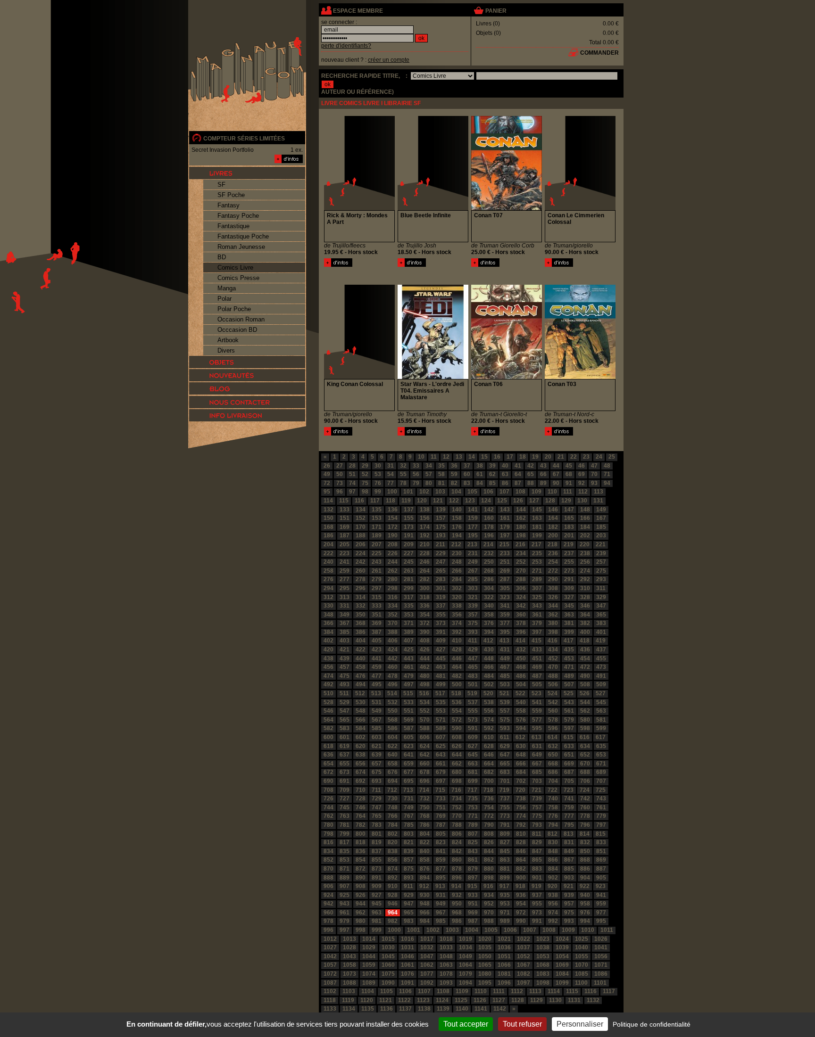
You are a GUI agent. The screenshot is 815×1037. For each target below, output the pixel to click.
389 (409, 632)
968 (457, 912)
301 (441, 588)
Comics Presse (238, 277)
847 (537, 851)
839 (409, 851)
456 (328, 667)
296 (361, 588)
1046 (407, 956)
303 (473, 588)
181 (537, 527)
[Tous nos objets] (247, 362)
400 (585, 632)
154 (393, 518)
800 (361, 834)
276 (328, 579)
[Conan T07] (485, 265)
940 (585, 895)
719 (504, 790)
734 (457, 798)
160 (489, 518)
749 (409, 807)
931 (441, 895)
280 (393, 579)
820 (393, 842)
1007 (529, 930)
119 (406, 500)
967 (441, 912)
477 (377, 676)
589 (441, 728)
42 (530, 465)
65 (530, 474)
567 (377, 719)
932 (457, 895)
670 (585, 763)
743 (601, 798)
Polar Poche (234, 309)
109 (536, 491)
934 (489, 895)
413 (504, 640)
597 (569, 728)
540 (521, 702)
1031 (407, 947)
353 (409, 614)
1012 (330, 939)
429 (473, 649)
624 (425, 746)
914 (456, 886)
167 (601, 518)
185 (601, 527)
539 (505, 702)
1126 (480, 1000)
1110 (480, 991)
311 (601, 588)
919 (536, 886)
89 (543, 483)
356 (457, 614)
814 (585, 834)
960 (328, 912)
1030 (388, 947)
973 (537, 912)
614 (552, 737)
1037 (523, 947)
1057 (330, 965)
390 (425, 632)
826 (489, 842)
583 (344, 728)
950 (457, 903)
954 (521, 903)
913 (440, 886)
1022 (523, 939)
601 (344, 737)
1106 (405, 991)
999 (377, 930)
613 (536, 737)
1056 (600, 956)
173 (409, 527)
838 (393, 851)
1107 (424, 991)
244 (393, 562)
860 (457, 859)
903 (569, 877)
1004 (471, 930)
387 (377, 632)
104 (456, 491)
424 (393, 649)
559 (537, 711)
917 (504, 886)
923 (601, 886)
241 (344, 562)
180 (521, 527)
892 (393, 877)
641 (409, 754)
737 (505, 798)
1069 (562, 965)
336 (425, 605)
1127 (498, 1000)
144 (521, 509)
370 (393, 623)
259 (344, 571)
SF (221, 184)
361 (537, 614)
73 (339, 483)
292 (585, 579)
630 (521, 746)
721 (536, 790)
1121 (385, 1000)
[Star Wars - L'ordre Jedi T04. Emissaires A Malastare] (412, 433)
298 (393, 588)
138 (425, 509)
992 (553, 921)
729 (377, 798)
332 (361, 605)
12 (446, 456)
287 (505, 579)
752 (457, 807)
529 (344, 702)
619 (344, 746)
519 (472, 693)
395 (505, 632)
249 (473, 562)
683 (505, 772)
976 (585, 912)
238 (585, 553)
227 (409, 553)
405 (377, 640)
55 (403, 474)
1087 (330, 982)
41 (518, 465)
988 (489, 921)
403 (344, 640)
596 (553, 728)
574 (489, 719)
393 (473, 632)
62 (492, 474)
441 (377, 658)
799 (344, 834)
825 (473, 842)
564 (328, 719)
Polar (224, 298)
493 (344, 684)
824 (457, 842)
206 (361, 544)
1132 (593, 1000)
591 (473, 728)
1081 (504, 974)
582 (328, 728)
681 (473, 772)
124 (486, 500)
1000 (394, 930)
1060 (388, 965)
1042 (330, 956)
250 (489, 562)
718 (488, 790)
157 (441, 518)
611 (504, 737)
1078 (446, 974)
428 (457, 649)
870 (328, 868)
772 (489, 816)
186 (328, 535)
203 (601, 535)
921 (569, 886)
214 (488, 544)
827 (505, 842)
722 (552, 790)
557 (505, 711)
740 (553, 798)
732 (425, 798)
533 (409, 702)
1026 (600, 939)
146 (553, 509)
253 (537, 562)
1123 (423, 1000)
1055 (581, 956)
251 (505, 562)
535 (441, 702)
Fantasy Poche (238, 215)
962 (361, 912)
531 (377, 702)
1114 (554, 991)
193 (441, 535)
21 (560, 456)
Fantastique (233, 226)
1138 (424, 1008)
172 (393, 527)
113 (598, 491)
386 (361, 632)
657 (377, 763)
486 (521, 676)
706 (585, 781)
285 (473, 579)
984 (425, 921)
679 (441, 772)
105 (472, 491)
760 (585, 807)
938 (553, 895)
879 (473, 868)
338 (457, 605)
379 (537, 623)
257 (601, 562)
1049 (465, 956)
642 (425, 754)
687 (569, 772)
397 (537, 632)
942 (328, 903)
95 (327, 491)
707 (601, 781)
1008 (549, 930)
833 (601, 842)
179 (505, 527)
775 (537, 816)
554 (457, 711)
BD (221, 257)
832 (585, 842)
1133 (330, 1008)
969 (473, 912)
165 (569, 518)
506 (553, 684)
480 (425, 676)
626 (457, 746)
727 (344, 798)
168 (328, 527)
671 (601, 763)
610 (489, 737)
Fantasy (228, 205)
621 (377, 746)
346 (585, 605)
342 (521, 605)
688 (585, 772)
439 (344, 658)
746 (361, 807)
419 (601, 640)
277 (344, 579)
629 (505, 746)
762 (328, 816)
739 (537, 798)
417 (569, 640)
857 (409, 859)
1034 (465, 947)
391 (441, 632)
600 (328, 737)
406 (393, 640)
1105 (386, 991)
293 (601, 579)
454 (585, 658)
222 (328, 553)
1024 (562, 939)
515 (408, 693)
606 (425, 737)
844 (489, 851)
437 (601, 649)
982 (393, 921)
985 (441, 921)
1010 (587, 930)
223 (344, 553)
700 (489, 781)
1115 (572, 991)
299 (409, 588)
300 (425, 588)
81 (441, 483)
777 (569, 816)
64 (518, 474)
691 (344, 781)
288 (521, 579)
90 (556, 483)
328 (585, 597)
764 (361, 816)
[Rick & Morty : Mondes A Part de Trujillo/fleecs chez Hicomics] (359, 208)
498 (425, 684)
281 (409, 579)
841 (441, 851)
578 (553, 719)
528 (328, 702)
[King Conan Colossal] (338, 433)
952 (489, 903)
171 (377, 527)
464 (457, 667)
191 (409, 535)
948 (425, 903)
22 (573, 456)
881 (505, 868)
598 (585, 728)
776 (553, 816)
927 (377, 895)
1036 (504, 947)
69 (581, 474)
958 (585, 903)
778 (585, 816)
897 (473, 877)
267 (473, 571)
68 (569, 474)
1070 (581, 965)
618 (328, 746)
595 (537, 728)
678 (425, 772)
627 (473, 746)
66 (543, 474)
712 (392, 790)
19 (535, 456)
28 (352, 465)
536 (457, 702)
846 (521, 851)
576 (521, 719)
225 (377, 553)
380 (553, 623)
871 (344, 868)
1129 (536, 1000)
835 (344, 851)
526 (585, 693)
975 (569, 912)
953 (505, 903)
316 (393, 597)
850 (585, 851)
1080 (484, 974)
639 (377, 754)
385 (344, 632)
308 (553, 588)
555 (473, 711)
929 (409, 895)
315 (377, 597)
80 (428, 483)
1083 (542, 974)
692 (361, 781)
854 (361, 859)
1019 (465, 939)
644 (457, 754)
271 (537, 571)
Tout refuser (522, 1024)
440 (361, 658)
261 (377, 571)
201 (569, 535)
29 (365, 465)
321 (473, 597)
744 (328, 807)
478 (393, 676)
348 (328, 614)
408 (425, 640)
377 (505, 623)
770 (457, 816)
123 (470, 500)
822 (425, 842)
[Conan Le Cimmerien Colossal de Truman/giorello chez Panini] (580, 208)
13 (459, 456)
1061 (407, 965)
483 (473, 676)
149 (601, 509)
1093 (446, 982)
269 (505, 571)
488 (553, 676)
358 (489, 614)
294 (328, 588)
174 (425, 527)
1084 (562, 974)
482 (457, 676)
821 (409, 842)
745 (344, 807)
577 (537, 719)
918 (520, 886)
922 (585, 886)
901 (537, 877)
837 (377, 851)
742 (585, 798)
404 (361, 640)
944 (361, 903)
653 (601, 754)
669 (569, 763)
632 (553, 746)
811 (536, 834)
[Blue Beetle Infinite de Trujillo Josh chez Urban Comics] (433, 208)
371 (409, 623)
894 (425, 877)
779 (601, 816)
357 (473, 614)
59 (454, 474)
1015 (388, 939)
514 (392, 693)
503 (505, 684)
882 (521, 868)
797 (601, 825)
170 (361, 527)
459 (377, 667)
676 (393, 772)
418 (585, 640)
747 (377, 807)
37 (467, 465)
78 (403, 483)
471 (569, 667)
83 (467, 483)
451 (537, 658)
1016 (407, 939)
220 (585, 544)
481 (441, 676)
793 (537, 825)
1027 (330, 947)
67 (556, 474)
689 (601, 772)
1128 (517, 1000)
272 (553, 571)
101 (408, 491)
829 (537, 842)
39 (492, 465)
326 (553, 597)
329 (601, 597)
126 (518, 500)
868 (585, 859)
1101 (600, 982)
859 (441, 859)
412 (488, 640)
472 (585, 667)
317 (409, 597)
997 (344, 930)
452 (553, 658)
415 (536, 640)
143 (505, 509)
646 (489, 754)
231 (473, 553)
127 (534, 500)
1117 (609, 991)
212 (456, 544)
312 (328, 597)
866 (553, 859)
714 (424, 790)
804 (425, 834)
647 (505, 754)
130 (582, 500)
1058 (349, 965)
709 (344, 790)
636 (328, 754)
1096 (504, 982)
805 (441, 834)
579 (569, 719)
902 (553, 877)
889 (344, 877)
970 (489, 912)
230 (457, 553)
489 (569, 676)
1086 (600, 974)
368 (361, 623)
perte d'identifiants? (346, 45)
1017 (426, 939)
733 (441, 798)
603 (377, 737)
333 (377, 605)
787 (441, 825)
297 (377, 588)
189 (377, 535)
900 (521, 877)
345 (569, 605)
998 (361, 930)
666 (521, 763)
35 (441, 465)
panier (496, 11)
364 (585, 614)
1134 (348, 1008)
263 (409, 571)
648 (521, 754)
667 (537, 763)
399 (569, 632)
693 (377, 781)
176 (457, 527)
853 (344, 859)
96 (339, 491)
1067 (523, 965)
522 (520, 693)
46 (581, 465)
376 (489, 623)
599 (601, 728)
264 (425, 571)
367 (344, 623)
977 (601, 912)
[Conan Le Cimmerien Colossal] (559, 265)
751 (441, 807)
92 (581, 483)
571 (441, 719)
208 (393, 544)
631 (537, 746)
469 (537, 667)
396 (521, 632)
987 (473, 921)
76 (377, 483)
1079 (465, 974)
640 (393, 754)
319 (441, 597)
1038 (542, 947)
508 (585, 684)
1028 (349, 947)
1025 (581, 939)
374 (457, 623)
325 (537, 597)
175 (441, 527)
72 (327, 483)
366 (328, 623)
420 (328, 649)
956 (553, 903)
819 (377, 842)
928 (393, 895)
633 (569, 746)
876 (425, 868)
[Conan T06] (485, 433)
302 (457, 588)
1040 (581, 947)
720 (520, 790)
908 (361, 886)
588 (425, 728)
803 (409, 834)
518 (456, 693)
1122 (404, 1000)
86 (505, 483)
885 (569, 868)
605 (409, 737)
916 (488, 886)
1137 (405, 1008)
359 (505, 614)
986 (457, 921)
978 (328, 921)
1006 (510, 930)
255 (569, 562)
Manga (226, 288)
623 (409, 746)
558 (521, 711)
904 (585, 877)
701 (505, 781)
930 (425, 895)
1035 (484, 947)
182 (553, 527)
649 (537, 754)
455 (601, 658)
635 (601, 746)
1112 (517, 991)
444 (425, 658)
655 (344, 763)
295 (344, 588)
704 (553, 781)
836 (361, 851)
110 (552, 491)
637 (344, 754)
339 (473, 605)
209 (409, 544)
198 (521, 535)
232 (489, 553)
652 (585, 754)
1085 (581, 974)
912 (424, 886)
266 (457, 571)
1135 (367, 1008)
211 (440, 544)
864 (521, 859)
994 (585, 921)
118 (390, 500)
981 (377, 921)
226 (393, 553)
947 (409, 903)
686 (553, 772)
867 (569, 859)
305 (505, 588)
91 (569, 483)
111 (567, 491)
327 (569, 597)
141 (473, 509)
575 (505, 719)
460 (393, 667)
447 (473, 658)
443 (409, 658)
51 (352, 474)
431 (505, 649)
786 (425, 825)
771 (473, 816)
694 (393, 781)
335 (409, 605)
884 (553, 868)
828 (521, 842)
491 (601, 676)
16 (497, 456)
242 (361, 562)
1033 (446, 947)
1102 (330, 991)
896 (457, 877)
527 (601, 693)
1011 (606, 930)
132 (328, 509)
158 (457, 518)
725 (601, 790)
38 (479, 465)
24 (599, 456)
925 (344, 895)
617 (601, 737)
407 (409, 640)
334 (393, 605)
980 (361, 921)
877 (441, 868)
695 (409, 781)
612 (520, 737)
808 (489, 834)
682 (489, 772)
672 (328, 772)
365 (601, 614)
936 (521, 895)
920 (552, 886)
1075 (388, 974)
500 (457, 684)
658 (393, 763)
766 (393, 816)
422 (361, 649)
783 (377, 825)
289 (537, 579)
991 (537, 921)
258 (328, 571)
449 (505, 658)
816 (328, 842)
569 (409, 719)
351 (377, 614)
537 (473, 702)
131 (598, 500)
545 (601, 702)
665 (505, 763)
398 (553, 632)
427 (441, 649)
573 (473, 719)
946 (393, 903)
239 (601, 553)
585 (377, 728)
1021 (504, 939)
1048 (446, 956)
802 (393, 834)
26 (327, 465)
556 (489, 711)
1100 (581, 982)
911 (408, 886)
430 (489, 649)
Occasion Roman (241, 319)
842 (457, 851)
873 (377, 868)
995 (601, 921)
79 (416, 483)
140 (457, 509)
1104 (367, 991)
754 (489, 807)
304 (489, 588)
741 (569, 798)
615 (569, 737)
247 (441, 562)
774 (521, 816)
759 (569, 807)
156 (425, 518)
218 (552, 544)
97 (352, 491)
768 (425, 816)
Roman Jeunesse (241, 246)
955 (537, 903)
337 (441, 605)
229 (441, 553)
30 (377, 465)
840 (425, 851)
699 (473, 781)
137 (409, 509)
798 (328, 834)
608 (457, 737)
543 (569, 702)
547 (344, 711)
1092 (426, 982)
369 (377, 623)
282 (425, 579)
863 (505, 859)
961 (344, 912)
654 (328, 763)
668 (553, 763)
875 (409, 868)
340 (489, 605)
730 (393, 798)
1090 (388, 982)
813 (569, 834)
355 (441, 614)
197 (505, 535)
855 (377, 859)
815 (601, 834)
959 (601, 903)
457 (344, 667)
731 (409, 798)
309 (569, 588)
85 (492, 483)
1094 (465, 982)
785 (409, 825)
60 (467, 474)
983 (409, 921)
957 (569, 903)
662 (457, 763)
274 (585, 571)
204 (328, 544)
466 (489, 667)
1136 (386, 1008)
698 (457, 781)
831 (569, 842)
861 (473, 859)
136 (393, 509)
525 (569, 693)
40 (505, 465)
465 (473, 667)
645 (473, 754)
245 (409, 562)
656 (361, 763)
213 (472, 544)
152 (361, 518)
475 (344, 676)
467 (505, 667)
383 (601, 623)
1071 (600, 965)
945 (377, 903)
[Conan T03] (559, 433)
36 (454, 465)
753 (473, 807)
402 (328, 640)
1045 (388, 956)
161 (505, 518)
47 (594, 465)
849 (569, 851)
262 (393, 571)
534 (425, 702)
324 (521, 597)
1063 (446, 965)
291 (569, 579)
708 (328, 790)
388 (393, 632)
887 (601, 868)
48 (607, 465)
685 (537, 772)
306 (521, 588)
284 (457, 579)
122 (454, 500)
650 (553, 754)
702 (521, 781)
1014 (368, 939)
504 (521, 684)
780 (328, 825)
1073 (349, 974)
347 (601, 605)
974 (553, 912)
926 (361, 895)
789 (473, 825)
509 (601, 684)
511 (344, 693)
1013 (349, 939)
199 (537, 535)
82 (454, 483)
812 (552, 834)
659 (409, 763)
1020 (484, 939)
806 (457, 834)
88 (530, 483)
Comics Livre (235, 267)
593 (505, 728)
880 (489, 868)
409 (441, 640)
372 (425, 623)
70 (594, 474)
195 (473, 535)
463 (441, 667)
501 (473, 684)
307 (537, 588)
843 (473, 851)
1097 (523, 982)
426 (425, 649)
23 (586, 456)
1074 (368, 974)
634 (585, 746)
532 (393, 702)
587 (409, 728)
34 (428, 465)
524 (552, 693)
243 (377, 562)
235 (537, 553)
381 (569, 623)
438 (328, 658)
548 (361, 711)
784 (393, 825)
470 (553, 667)
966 (425, 912)
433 (537, 649)
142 (489, 509)
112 (583, 491)
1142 (499, 1008)
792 (521, 825)
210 (425, 544)
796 (585, 825)
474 (328, 676)
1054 (562, 956)
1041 (600, 947)
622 (393, 746)
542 (553, 702)
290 (553, 579)
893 (409, 877)
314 (361, 597)
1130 (555, 1000)
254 (553, 562)
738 (521, 798)
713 (408, 790)
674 (361, 772)
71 (607, 474)
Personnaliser (580, 1024)
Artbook (228, 340)
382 (585, 623)
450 (521, 658)
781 (344, 825)
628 (489, 746)
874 (393, 868)
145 (537, 509)
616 (585, 737)
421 (344, 649)
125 (502, 500)
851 (601, 851)
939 (569, 895)
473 (601, 667)
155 (409, 518)
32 (403, 465)
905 (601, 877)
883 (537, 868)
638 (361, 754)
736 (489, 798)
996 (328, 930)
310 (585, 588)
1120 (366, 1000)
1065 (484, 965)
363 (569, 614)
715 (440, 790)
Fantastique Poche (243, 236)
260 (361, 571)
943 (344, 903)
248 (457, 562)
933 (473, 895)
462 (425, 667)
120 (422, 500)
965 (409, 912)
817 (344, 842)
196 (489, 535)
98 (365, 491)
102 (424, 491)
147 (569, 509)
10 (421, 456)
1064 (465, 965)
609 (473, 737)
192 (425, 535)
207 (377, 544)
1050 (484, 956)
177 (473, 527)
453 (569, 658)
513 (376, 693)
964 (393, 912)
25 (611, 456)
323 (505, 597)
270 (521, 571)
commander (599, 52)
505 (537, 684)
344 (553, 605)
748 (393, 807)
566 (361, 719)
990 (521, 921)
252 (521, 562)
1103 (348, 991)
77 (390, 483)
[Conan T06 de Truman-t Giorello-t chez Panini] (506, 377)
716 (456, 790)
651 (569, 754)
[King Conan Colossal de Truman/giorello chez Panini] (359, 377)
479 (409, 676)
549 (377, 711)
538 (489, 702)
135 (377, 509)
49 (327, 474)
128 (550, 500)
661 (441, 763)
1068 (542, 965)
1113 (535, 991)
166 (585, 518)
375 (473, 623)
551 (409, 711)
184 (585, 527)
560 (553, 711)
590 (457, 728)
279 (377, 579)
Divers (226, 350)
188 (361, 535)
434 (553, 649)
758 (553, 807)
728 (361, 798)
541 (537, 702)
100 (392, 491)
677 (409, 772)
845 (505, 851)
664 (489, 763)
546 (328, 711)
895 (441, 877)
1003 (452, 930)
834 (328, 851)
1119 (348, 1000)
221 (601, 544)
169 (344, 527)
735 (473, 798)
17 (510, 456)
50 (339, 474)
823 (441, 842)
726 (328, 798)
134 (361, 509)
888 (328, 877)
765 (377, 816)
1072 (330, 974)
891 (377, 877)
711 (376, 790)
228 (425, 553)
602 (361, 737)
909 (377, 886)
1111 (499, 991)
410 (457, 640)
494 (361, 684)
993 (569, 921)
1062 (426, 965)
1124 (442, 1000)
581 (601, 719)
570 (425, 719)
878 (457, 868)
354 (425, 614)
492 (328, 684)
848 (553, 851)
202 (585, 535)
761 (601, 807)
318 (425, 597)
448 (489, 658)
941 (601, 895)
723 (569, 790)
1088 (349, 982)
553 (441, 711)
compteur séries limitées (244, 138)
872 (361, 868)
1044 (368, 956)
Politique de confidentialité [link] (651, 1024)
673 (344, 772)
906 (328, 886)
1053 (542, 956)
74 (352, 483)
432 (521, 649)
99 (377, 491)
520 (488, 693)
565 (344, 719)
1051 (504, 956)
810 (521, 834)
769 (441, 816)
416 (552, 640)
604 (393, 737)
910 (393, 886)
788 (457, 825)
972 (521, 912)
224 (361, 553)
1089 (368, 982)
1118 (330, 1000)
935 (505, 895)
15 (484, 456)
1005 (491, 930)
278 (361, 579)
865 (537, 859)
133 (344, 509)
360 (521, 614)
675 (377, 772)
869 (601, 859)
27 (339, 465)
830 (553, 842)
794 (553, 825)
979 (344, 921)
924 (328, 895)
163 (537, 518)
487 (537, 676)
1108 (443, 991)
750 (425, 807)
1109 (462, 991)
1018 (446, 939)
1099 (562, 982)
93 (594, 483)
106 (488, 491)
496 (393, 684)
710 (361, 790)
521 (504, 693)
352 (393, 614)
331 (344, 605)
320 (457, 597)
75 (365, 483)
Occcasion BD (237, 329)
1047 (426, 956)
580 (585, 719)
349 (344, 614)
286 (489, 579)
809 (505, 834)
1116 (590, 991)
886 (585, 868)
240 (328, 562)
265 (441, 571)
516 (424, 693)
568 (393, 719)
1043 (349, 956)
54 (390, 474)
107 (504, 491)
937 (537, 895)
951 (473, 903)
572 (457, 719)
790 (489, 825)
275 (601, 571)
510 (328, 693)
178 (489, 527)
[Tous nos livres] (247, 173)
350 (361, 614)
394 (489, 632)
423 (377, 649)
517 (440, 693)
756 (521, 807)
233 (505, 553)
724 (585, 790)
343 (537, 605)
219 (569, 544)
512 (360, 693)
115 (344, 500)
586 (393, 728)
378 (521, 623)
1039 (562, 947)
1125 (461, 1000)
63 (505, 474)
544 (585, 702)
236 (553, 553)
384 (328, 632)
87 (518, 483)
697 (441, 781)
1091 (407, 982)
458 (361, 667)
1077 (426, 974)
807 (473, 834)
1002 (433, 930)
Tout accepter (465, 1024)
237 (569, 553)
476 (361, 676)
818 (361, 842)
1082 (523, 974)
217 (536, 544)
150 (328, 518)
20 (548, 456)
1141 (480, 1008)
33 (416, 465)
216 (520, 544)
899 (505, 877)
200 (553, 535)
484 (489, 676)
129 (566, 500)
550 (393, 711)
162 (521, 518)
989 (505, 921)
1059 (368, 965)
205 (344, 544)
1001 (413, 930)
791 (505, 825)
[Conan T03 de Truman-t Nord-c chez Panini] (580, 377)
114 (328, 500)
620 (361, 746)
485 (505, 676)
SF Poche (231, 194)
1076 (407, 974)
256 (585, 562)
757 (537, 807)
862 (489, 859)
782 (361, 825)
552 (425, 711)
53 (377, 474)
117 (375, 500)
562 (585, 711)
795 (569, 825)
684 (521, 772)
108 (520, 491)
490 (585, 676)
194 (457, 535)
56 (416, 474)
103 (440, 491)
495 (377, 684)
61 (479, 474)
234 (521, 553)
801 (377, 834)
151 (344, 518)
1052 (523, 956)
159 (473, 518)
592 (489, 728)
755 (505, 807)
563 (601, 711)
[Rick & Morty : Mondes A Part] (338, 265)
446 (457, 658)
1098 (542, 982)
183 (569, 527)
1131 (574, 1000)
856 (393, 859)
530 (361, 702)
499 (441, 684)
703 (537, 781)
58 (441, 474)
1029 (368, 947)
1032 (426, 947)
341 (505, 605)
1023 (542, 939)
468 (521, 667)
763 (344, 816)
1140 (462, 1008)
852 (328, 859)
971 (505, 912)
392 (457, 632)
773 (505, 816)
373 (441, 623)
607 (441, 737)
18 (522, 456)
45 (569, 465)
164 (553, 518)
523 (536, 693)
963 (377, 912)
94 (607, 483)
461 (409, 667)
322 (489, 597)
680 (457, 772)
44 (556, 465)
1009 (568, 930)
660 (425, 763)
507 (569, 684)
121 (438, 500)
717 (472, 790)
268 (489, 571)
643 (441, 754)
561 (569, 711)
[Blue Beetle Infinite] (412, 265)
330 (328, 605)
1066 (504, 965)
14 (471, 456)
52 (365, 474)
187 (344, 535)
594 (521, 728)
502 (489, 684)
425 (409, 649)
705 (569, 781)
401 (601, 632)
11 (434, 456)
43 (543, 465)
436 (585, 649)
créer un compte (388, 60)
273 (569, 571)
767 (409, 816)
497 (409, 684)
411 (472, 640)
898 (489, 877)
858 (425, 859)
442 (393, 658)
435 (569, 649)
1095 (484, 982)
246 (425, 562)
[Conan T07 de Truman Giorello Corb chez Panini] (506, 208)
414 (520, 640)
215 (504, 544)
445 (441, 658)
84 (479, 483)
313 (344, 597)
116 (359, 500)
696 (425, 781)
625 (441, 746)
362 (553, 614)
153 (377, 518)
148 (585, 509)
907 (344, 886)
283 (441, 579)
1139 (443, 1008)
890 (361, 877)
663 (473, 763)
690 (328, 781)
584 (361, 728)
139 (441, 509)
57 (428, 474)
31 (390, 465)
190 (393, 535)
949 (441, 903)
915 (472, 886)
